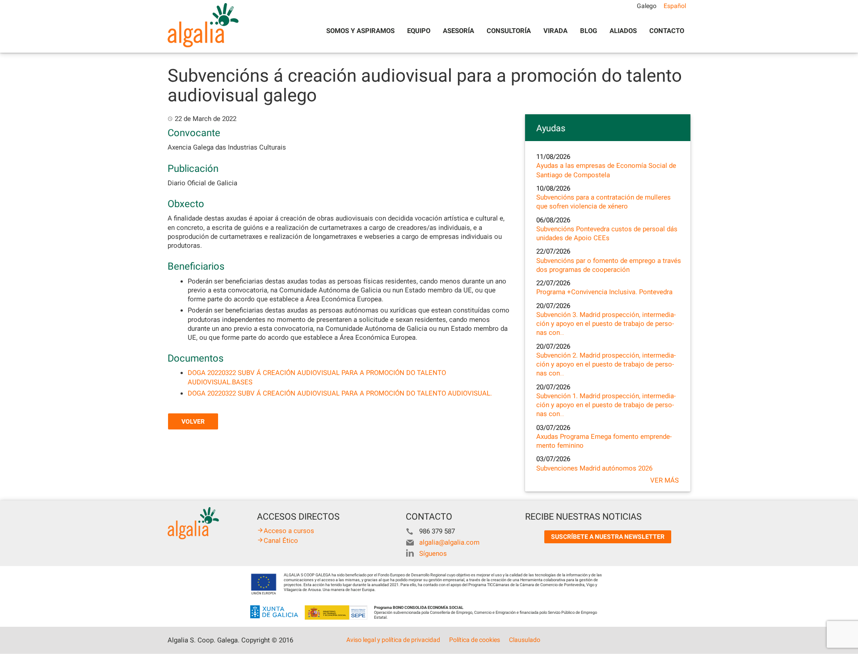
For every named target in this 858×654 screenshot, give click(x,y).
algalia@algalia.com (449, 542)
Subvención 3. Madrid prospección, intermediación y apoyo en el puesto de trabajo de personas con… (606, 324)
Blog (588, 31)
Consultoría (509, 31)
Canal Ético (281, 541)
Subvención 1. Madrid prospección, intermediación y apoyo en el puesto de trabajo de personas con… (606, 405)
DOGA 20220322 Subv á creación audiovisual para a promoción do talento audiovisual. (340, 393)
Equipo (418, 31)
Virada (555, 31)
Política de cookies (474, 639)
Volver (193, 421)
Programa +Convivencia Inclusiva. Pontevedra (604, 292)
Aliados (623, 31)
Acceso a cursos (289, 531)
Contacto (666, 31)
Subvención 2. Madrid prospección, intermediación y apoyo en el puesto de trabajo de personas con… (606, 364)
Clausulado (524, 639)
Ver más (664, 480)
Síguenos (433, 554)
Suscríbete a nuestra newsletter (608, 536)
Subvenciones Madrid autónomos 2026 (594, 468)
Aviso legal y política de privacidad (393, 639)
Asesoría (458, 31)
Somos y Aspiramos (360, 31)
